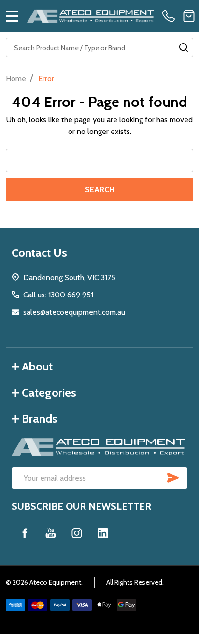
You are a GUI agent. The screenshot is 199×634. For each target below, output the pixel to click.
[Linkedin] (103, 533)
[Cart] (189, 16)
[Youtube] (51, 533)
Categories (49, 392)
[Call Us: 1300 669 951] (170, 16)
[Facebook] (25, 533)
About (37, 366)
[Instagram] (77, 533)
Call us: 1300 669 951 (58, 294)
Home (16, 78)
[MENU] (12, 16)
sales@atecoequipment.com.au (74, 312)
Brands (39, 419)
